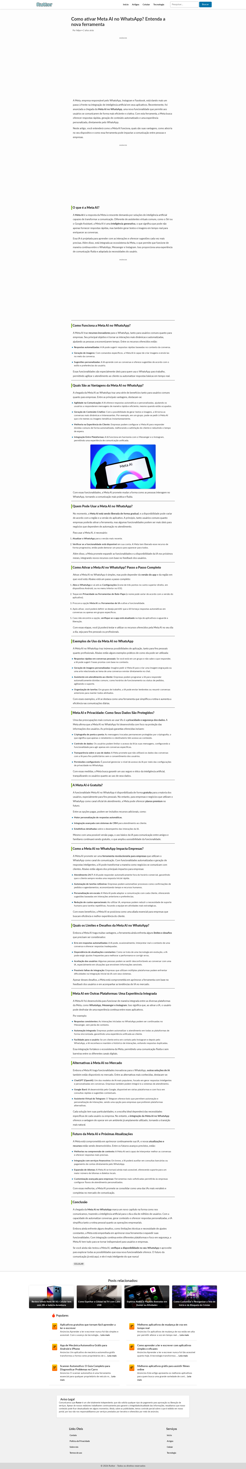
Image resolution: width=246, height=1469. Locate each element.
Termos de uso (76, 1453)
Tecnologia (158, 4)
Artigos (135, 4)
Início (126, 4)
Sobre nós (74, 1447)
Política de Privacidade (80, 1441)
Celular (146, 4)
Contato (73, 1435)
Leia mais (105, 1335)
